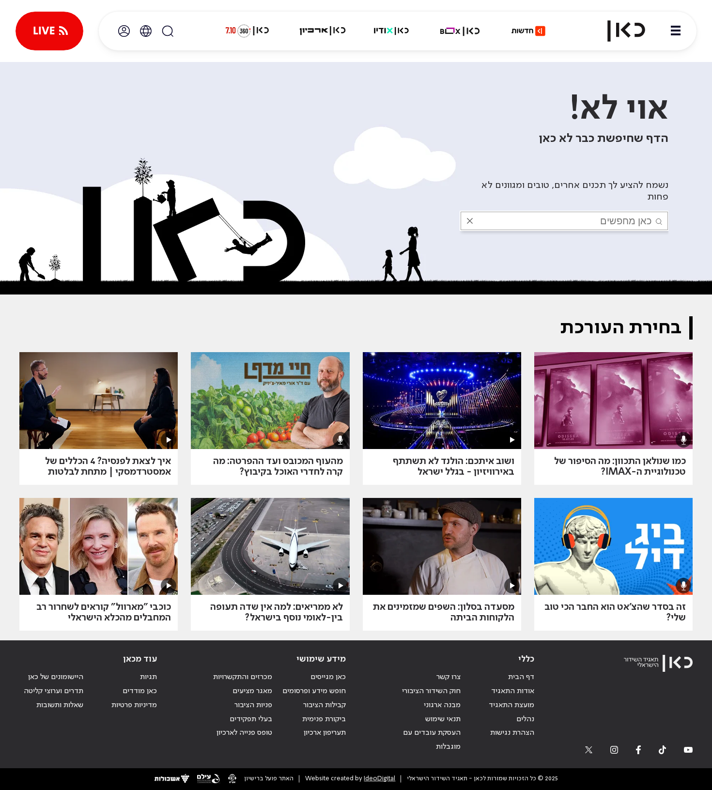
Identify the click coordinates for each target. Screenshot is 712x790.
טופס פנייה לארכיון (244, 733)
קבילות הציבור (324, 705)
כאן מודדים (140, 691)
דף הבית (521, 677)
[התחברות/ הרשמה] (124, 31)
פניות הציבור (253, 705)
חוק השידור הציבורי (431, 691)
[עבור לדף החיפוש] (167, 31)
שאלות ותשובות (59, 705)
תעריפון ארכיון (325, 732)
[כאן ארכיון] (323, 31)
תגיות (148, 677)
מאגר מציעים (252, 691)
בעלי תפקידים (251, 719)
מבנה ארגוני (442, 705)
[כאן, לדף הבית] (618, 31)
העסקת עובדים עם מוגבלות (432, 740)
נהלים (525, 719)
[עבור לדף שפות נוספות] (145, 31)
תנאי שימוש (443, 719)
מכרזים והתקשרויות (242, 677)
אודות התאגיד (512, 691)
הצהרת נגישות (512, 733)
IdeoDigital (379, 778)
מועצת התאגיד (511, 705)
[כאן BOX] (460, 31)
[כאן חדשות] (528, 31)
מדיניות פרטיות (134, 705)
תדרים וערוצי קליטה (53, 691)
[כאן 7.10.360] (247, 31)
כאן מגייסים (328, 677)
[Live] (49, 31)
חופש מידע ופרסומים (314, 691)
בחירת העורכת (620, 328)
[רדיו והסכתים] (391, 31)
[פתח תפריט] (676, 31)
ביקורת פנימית (324, 719)
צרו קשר (448, 677)
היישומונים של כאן (55, 677)
